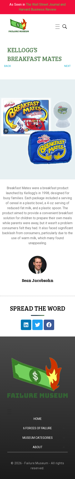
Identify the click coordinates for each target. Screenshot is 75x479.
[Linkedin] (26, 325)
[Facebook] (49, 325)
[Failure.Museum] (26, 26)
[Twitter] (37, 325)
